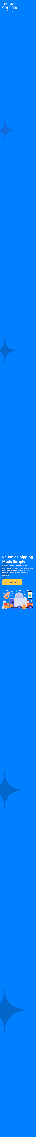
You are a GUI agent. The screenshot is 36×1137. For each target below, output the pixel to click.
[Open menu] (32, 7)
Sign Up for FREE (12, 582)
